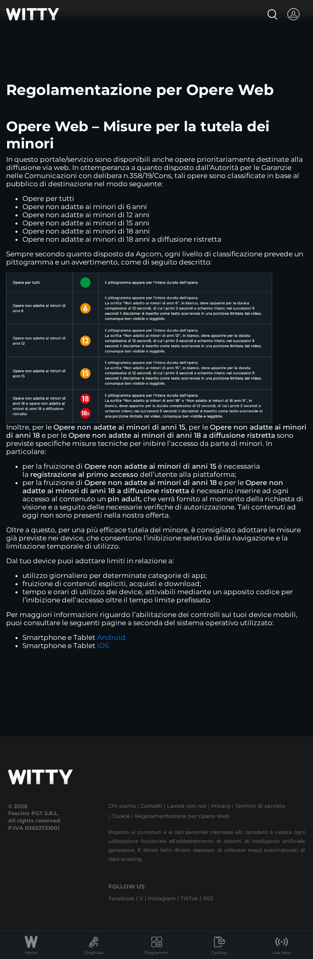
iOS (103, 646)
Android (111, 637)
